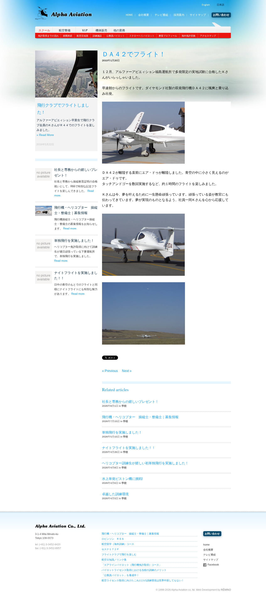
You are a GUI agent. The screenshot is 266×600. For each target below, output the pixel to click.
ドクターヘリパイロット (141, 35)
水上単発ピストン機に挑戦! (122, 478)
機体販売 (101, 30)
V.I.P (84, 30)
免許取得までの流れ (48, 35)
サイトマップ (198, 15)
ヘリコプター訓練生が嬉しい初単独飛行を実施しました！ (145, 463)
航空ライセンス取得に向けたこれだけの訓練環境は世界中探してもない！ (143, 580)
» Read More (45, 135)
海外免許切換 (188, 35)
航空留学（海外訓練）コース (118, 544)
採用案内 (179, 15)
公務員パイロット (115, 35)
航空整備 (64, 30)
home (206, 544)
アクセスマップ (208, 35)
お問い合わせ (221, 15)
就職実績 (67, 35)
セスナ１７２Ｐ (110, 549)
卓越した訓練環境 (115, 494)
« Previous (110, 371)
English (206, 4)
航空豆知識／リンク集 (114, 559)
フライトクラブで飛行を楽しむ (119, 554)
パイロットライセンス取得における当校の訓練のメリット (134, 570)
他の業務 (119, 30)
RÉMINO (226, 589)
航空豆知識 (82, 35)
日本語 (220, 4)
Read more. (70, 228)
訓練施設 (97, 35)
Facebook (213, 564)
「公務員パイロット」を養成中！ (120, 575)
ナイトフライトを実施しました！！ (128, 448)
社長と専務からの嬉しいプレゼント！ (130, 401)
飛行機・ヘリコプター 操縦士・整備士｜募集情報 (140, 417)
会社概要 (143, 15)
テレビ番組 (161, 15)
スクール (44, 30)
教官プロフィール (168, 35)
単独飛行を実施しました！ (74, 240)
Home (129, 15)
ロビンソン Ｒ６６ (113, 538)
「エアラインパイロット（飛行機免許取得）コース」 (131, 564)
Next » (127, 371)
